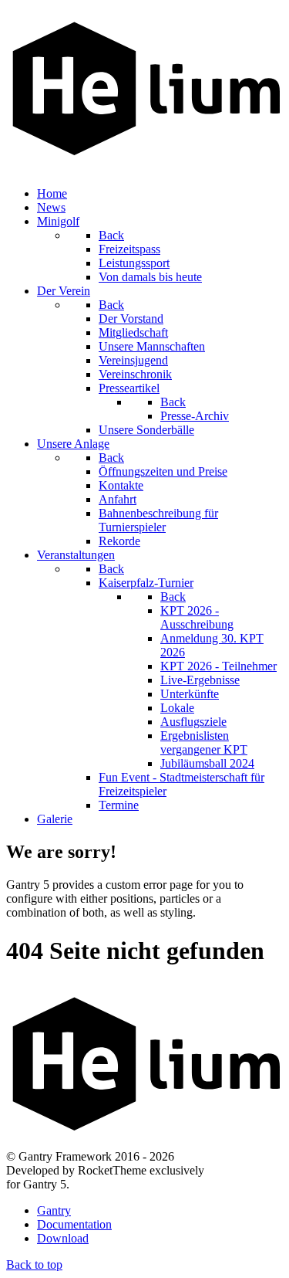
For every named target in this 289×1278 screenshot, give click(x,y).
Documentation (74, 1224)
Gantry (54, 1210)
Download (63, 1238)
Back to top (34, 1264)
